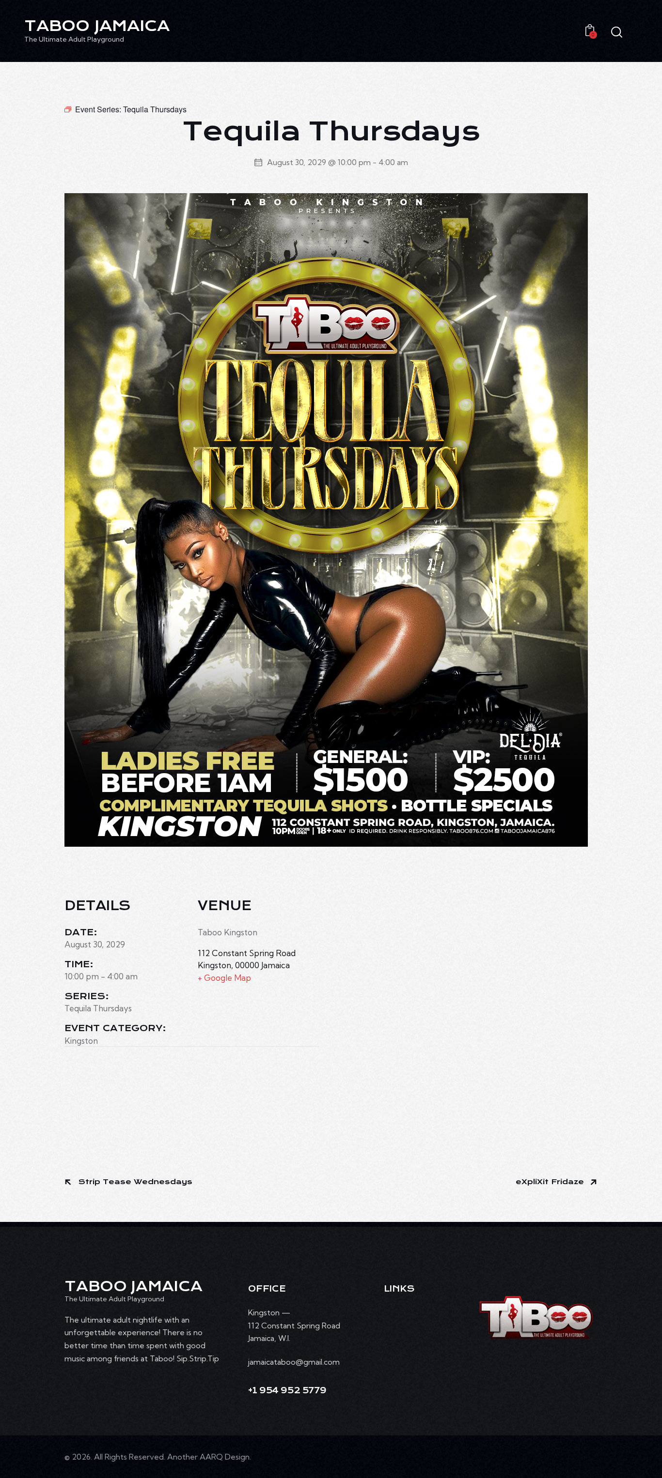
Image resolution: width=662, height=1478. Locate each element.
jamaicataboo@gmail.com (294, 1362)
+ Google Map (224, 978)
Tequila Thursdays (98, 1008)
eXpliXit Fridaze (551, 1181)
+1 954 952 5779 (287, 1391)
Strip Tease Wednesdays (134, 1181)
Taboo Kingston (227, 932)
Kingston (81, 1041)
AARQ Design (225, 1457)
